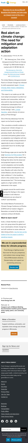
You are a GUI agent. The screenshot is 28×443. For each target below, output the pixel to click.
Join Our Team (5, 394)
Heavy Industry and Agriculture (10, 414)
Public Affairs (5, 411)
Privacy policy (16, 440)
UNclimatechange (14, 74)
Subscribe (4, 389)
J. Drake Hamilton (7, 55)
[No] (26, 437)
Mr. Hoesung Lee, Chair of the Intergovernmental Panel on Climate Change (13, 72)
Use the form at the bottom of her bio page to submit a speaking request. (14, 234)
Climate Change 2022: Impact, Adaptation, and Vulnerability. (12, 87)
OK (8, 440)
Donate (14, 333)
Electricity (4, 404)
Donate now (14, 267)
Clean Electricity (13, 288)
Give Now (4, 387)
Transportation (5, 409)
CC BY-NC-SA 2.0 (15, 76)
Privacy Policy (5, 392)
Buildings (3, 406)
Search (23, 429)
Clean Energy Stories (7, 416)
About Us (4, 382)
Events (3, 384)
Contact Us (4, 397)
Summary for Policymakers (13, 155)
